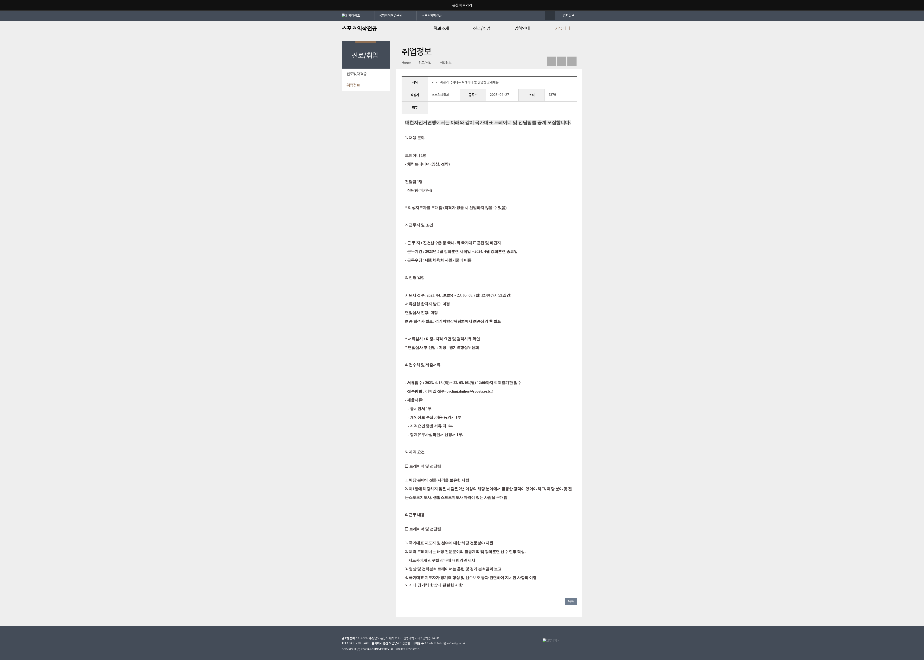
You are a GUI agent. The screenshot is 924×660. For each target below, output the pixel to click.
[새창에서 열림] (358, 15)
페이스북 (551, 61)
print (572, 61)
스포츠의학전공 (432, 15)
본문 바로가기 (462, 5)
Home (406, 63)
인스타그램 (561, 61)
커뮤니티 (562, 28)
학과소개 (441, 28)
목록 (571, 601)
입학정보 (568, 15)
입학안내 (522, 28)
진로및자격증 (356, 74)
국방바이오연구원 (390, 15)
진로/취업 (481, 28)
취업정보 (353, 85)
